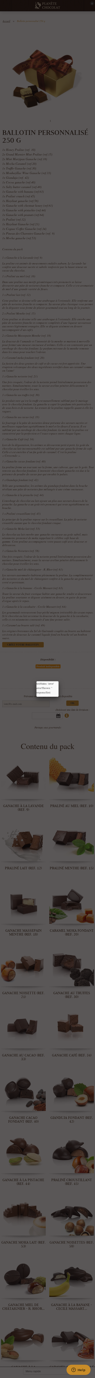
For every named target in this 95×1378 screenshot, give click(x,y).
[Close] (59, 681)
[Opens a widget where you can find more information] (78, 1370)
